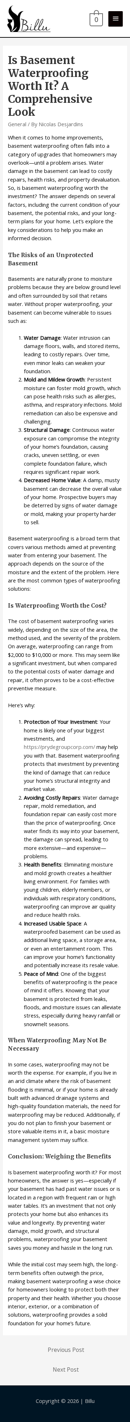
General (17, 124)
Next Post (66, 1369)
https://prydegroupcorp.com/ (59, 746)
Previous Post (66, 1350)
